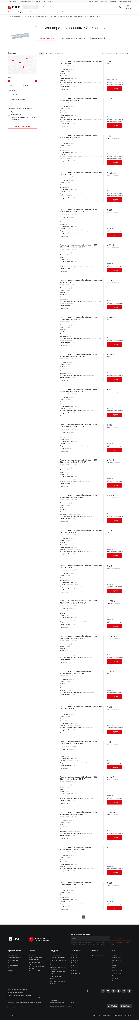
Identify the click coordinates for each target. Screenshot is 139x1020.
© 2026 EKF (12, 1015)
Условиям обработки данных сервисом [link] (16, 1007)
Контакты (115, 978)
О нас (32, 12)
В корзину (114, 88)
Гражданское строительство (17, 968)
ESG (113, 968)
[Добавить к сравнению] (124, 88)
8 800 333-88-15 (41, 938)
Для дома (51, 1)
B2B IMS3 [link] (104, 1)
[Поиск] (120, 7)
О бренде (115, 955)
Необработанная (16, 114)
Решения (11, 12)
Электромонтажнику (26, 1)
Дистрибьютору (40, 1)
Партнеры (55, 12)
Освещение (32, 955)
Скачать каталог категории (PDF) (71, 38)
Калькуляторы (44, 12)
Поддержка (22, 12)
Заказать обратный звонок (42, 940)
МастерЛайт (74, 968)
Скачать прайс (93, 1)
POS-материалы (55, 955)
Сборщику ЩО (12, 1)
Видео (114, 965)
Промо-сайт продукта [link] (44, 38)
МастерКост (74, 955)
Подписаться (121, 938)
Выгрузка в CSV (54, 978)
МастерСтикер (75, 973)
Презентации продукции (57, 957)
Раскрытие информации (15, 992)
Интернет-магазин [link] (125, 1)
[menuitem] (89, 917)
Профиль (14, 94)
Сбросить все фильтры (23, 126)
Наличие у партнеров (116, 84)
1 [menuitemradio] (83, 917)
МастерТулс (74, 957)
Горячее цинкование (17, 112)
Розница (10, 970)
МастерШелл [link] (75, 960)
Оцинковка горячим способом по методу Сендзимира (23, 118)
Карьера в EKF (116, 960)
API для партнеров (55, 976)
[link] (103, 991)
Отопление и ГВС (34, 971)
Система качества (117, 976)
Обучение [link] (113, 1)
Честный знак (116, 973)
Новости (114, 963)
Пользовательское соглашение (17, 989)
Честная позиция (117, 970)
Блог (113, 981)
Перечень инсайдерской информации (19, 995)
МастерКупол (75, 963)
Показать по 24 (123, 53)
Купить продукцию (97, 955)
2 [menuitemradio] (86, 917)
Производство (116, 957)
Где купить (66, 12)
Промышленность (13, 965)
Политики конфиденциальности (106, 944)
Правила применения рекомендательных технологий (24, 1002)
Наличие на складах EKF (117, 82)
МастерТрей (74, 965)
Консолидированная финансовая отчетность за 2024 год (25, 998)
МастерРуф (74, 970)
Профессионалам (14, 951)
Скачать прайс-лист (96, 38)
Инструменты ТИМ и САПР (58, 960)
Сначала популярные (108, 53)
